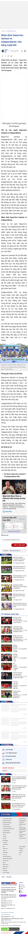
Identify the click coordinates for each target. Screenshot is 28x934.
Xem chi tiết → (22, 519)
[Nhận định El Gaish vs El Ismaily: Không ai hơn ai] (6, 569)
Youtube (22, 885)
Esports (21, 850)
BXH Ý (4, 862)
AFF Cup (5, 854)
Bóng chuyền (22, 846)
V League (5, 842)
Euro (4, 846)
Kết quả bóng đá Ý (22, 825)
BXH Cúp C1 (5, 864)
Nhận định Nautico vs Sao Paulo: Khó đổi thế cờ (19, 576)
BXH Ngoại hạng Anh (7, 858)
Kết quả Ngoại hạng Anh (22, 821)
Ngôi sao (5, 770)
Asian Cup (5, 848)
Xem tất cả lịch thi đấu (14, 531)
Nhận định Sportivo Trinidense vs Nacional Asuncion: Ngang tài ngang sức (19, 559)
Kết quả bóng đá (6, 820)
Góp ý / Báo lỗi (19, 545)
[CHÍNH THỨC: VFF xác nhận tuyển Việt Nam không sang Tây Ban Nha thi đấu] (6, 639)
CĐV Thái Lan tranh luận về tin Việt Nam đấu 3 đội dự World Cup (15, 685)
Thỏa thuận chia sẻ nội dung (7, 912)
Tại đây (12, 916)
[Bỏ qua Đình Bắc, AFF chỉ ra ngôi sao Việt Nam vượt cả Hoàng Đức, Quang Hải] (6, 648)
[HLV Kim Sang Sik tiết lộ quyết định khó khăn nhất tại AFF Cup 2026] (6, 694)
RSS (21, 890)
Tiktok (21, 892)
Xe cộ (20, 852)
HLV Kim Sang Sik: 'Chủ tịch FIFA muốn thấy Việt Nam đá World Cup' (15, 658)
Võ (20, 854)
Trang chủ (3, 31)
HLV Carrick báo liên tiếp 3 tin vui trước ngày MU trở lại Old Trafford (17, 620)
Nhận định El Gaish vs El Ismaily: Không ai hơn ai (19, 567)
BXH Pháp (5, 870)
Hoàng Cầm (24, 685)
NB (26, 621)
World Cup (5, 844)
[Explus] (14, 538)
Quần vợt (21, 848)
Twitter (21, 888)
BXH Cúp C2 (5, 866)
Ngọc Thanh (18, 599)
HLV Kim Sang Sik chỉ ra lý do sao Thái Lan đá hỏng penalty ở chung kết (18, 675)
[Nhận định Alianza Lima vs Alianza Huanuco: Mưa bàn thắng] (6, 606)
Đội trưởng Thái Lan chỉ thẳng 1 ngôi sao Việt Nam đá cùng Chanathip (15, 667)
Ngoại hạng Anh (6, 832)
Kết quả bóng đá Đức (22, 832)
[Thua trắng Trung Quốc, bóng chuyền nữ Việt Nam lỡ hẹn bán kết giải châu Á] (6, 630)
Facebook (22, 886)
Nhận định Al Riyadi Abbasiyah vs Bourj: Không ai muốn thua (20, 586)
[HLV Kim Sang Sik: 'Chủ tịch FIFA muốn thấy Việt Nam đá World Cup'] (6, 657)
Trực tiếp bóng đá (7, 826)
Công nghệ (9, 876)
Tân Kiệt (25, 694)
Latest (3, 876)
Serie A (4, 838)
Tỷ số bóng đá (6, 824)
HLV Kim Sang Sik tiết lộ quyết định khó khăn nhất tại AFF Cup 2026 (16, 694)
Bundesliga (5, 840)
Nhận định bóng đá (11, 31)
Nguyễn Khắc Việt (19, 563)
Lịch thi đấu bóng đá (7, 818)
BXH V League (6, 872)
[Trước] (3, 526)
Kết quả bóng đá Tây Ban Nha (22, 828)
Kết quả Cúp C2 (22, 838)
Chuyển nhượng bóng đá (8, 828)
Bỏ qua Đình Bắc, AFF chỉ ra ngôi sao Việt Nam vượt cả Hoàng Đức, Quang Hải (15, 648)
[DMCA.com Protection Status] (10, 929)
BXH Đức (5, 868)
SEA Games (5, 852)
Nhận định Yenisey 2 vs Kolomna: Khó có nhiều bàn (19, 596)
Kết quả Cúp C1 (22, 818)
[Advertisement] (14, 15)
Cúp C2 (4, 850)
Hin (26, 676)
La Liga (4, 836)
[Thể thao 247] (5, 814)
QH (26, 639)
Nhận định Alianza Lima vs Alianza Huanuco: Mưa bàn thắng (20, 605)
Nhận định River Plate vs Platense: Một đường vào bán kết (14, 503)
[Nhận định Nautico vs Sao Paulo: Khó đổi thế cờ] (6, 578)
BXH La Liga (5, 860)
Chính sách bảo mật (5, 914)
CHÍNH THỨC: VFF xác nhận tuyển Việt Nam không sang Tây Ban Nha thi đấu (18, 638)
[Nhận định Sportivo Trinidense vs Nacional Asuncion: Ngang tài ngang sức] (6, 560)
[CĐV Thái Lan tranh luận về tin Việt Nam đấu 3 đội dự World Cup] (6, 685)
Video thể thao (6, 830)
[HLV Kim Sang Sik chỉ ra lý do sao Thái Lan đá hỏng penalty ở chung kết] (6, 675)
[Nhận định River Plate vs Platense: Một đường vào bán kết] (14, 487)
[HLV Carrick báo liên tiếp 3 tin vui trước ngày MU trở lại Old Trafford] (6, 620)
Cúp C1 (4, 834)
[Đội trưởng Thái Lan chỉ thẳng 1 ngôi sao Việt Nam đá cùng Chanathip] (6, 666)
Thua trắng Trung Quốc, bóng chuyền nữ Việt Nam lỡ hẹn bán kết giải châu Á (18, 629)
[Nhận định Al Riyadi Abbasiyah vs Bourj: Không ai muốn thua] (6, 588)
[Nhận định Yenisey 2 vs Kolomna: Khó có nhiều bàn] (6, 597)
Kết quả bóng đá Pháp (22, 835)
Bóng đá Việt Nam (7, 856)
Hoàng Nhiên (23, 648)
